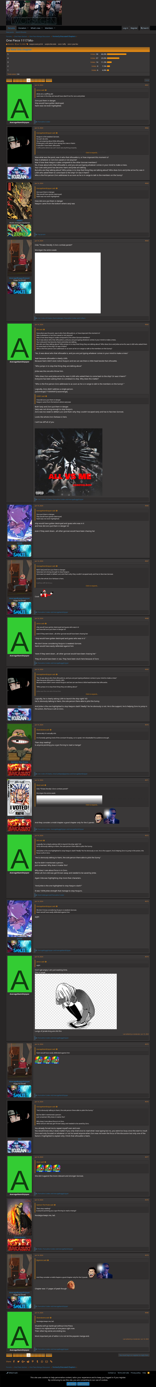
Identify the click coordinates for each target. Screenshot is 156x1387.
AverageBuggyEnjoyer (19, 278)
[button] (28, 28)
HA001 (20, 220)
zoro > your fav (73, 44)
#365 (147, 324)
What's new (35, 28)
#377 (147, 1157)
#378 (147, 1200)
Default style (13, 1373)
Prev (9, 80)
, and (60, 499)
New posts (10, 32)
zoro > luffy (62, 44)
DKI (19, 165)
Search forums (21, 32)
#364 (147, 241)
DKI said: (39, 329)
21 (36, 80)
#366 (147, 506)
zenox (19, 543)
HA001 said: (40, 396)
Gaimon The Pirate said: (45, 1205)
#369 (147, 669)
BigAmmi (19, 817)
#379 (147, 1255)
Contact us (112, 1373)
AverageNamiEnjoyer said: (45, 133)
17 (21, 80)
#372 (147, 835)
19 (28, 80)
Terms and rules (123, 1373)
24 (43, 80)
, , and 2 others (61, 318)
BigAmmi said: (41, 1260)
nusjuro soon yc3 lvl (36, 44)
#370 (147, 725)
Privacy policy (136, 1373)
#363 (147, 183)
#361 (147, 85)
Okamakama (19, 1237)
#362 (147, 128)
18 (25, 80)
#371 (147, 780)
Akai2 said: (40, 785)
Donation (22, 28)
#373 (147, 901)
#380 (147, 1313)
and (53, 612)
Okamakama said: (42, 730)
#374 (147, 957)
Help (144, 1373)
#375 (147, 1044)
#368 (147, 618)
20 (32, 80)
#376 (147, 1102)
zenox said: (40, 90)
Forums (11, 28)
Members (49, 28)
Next (48, 80)
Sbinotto (11, 44)
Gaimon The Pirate (19, 762)
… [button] (17, 80)
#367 (147, 561)
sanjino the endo (50, 44)
